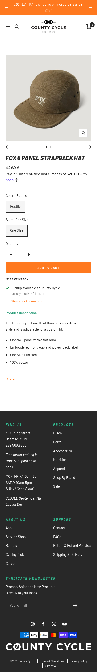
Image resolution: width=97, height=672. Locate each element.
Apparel (59, 468)
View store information (26, 301)
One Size (16, 230)
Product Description (21, 313)
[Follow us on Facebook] (43, 624)
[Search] (17, 26)
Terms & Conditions (52, 661)
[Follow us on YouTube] (64, 624)
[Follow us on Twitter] (53, 624)
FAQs (57, 537)
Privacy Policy (78, 661)
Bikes (57, 433)
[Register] (75, 605)
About (10, 528)
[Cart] (88, 26)
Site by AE (51, 665)
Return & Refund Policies (72, 545)
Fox (25, 279)
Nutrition (60, 459)
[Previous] (8, 147)
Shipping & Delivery (67, 554)
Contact (59, 528)
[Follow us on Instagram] (32, 624)
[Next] (89, 147)
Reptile (15, 206)
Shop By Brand (64, 477)
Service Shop (16, 537)
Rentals (11, 545)
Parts (57, 442)
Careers (11, 563)
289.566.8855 (16, 445)
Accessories (62, 451)
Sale (56, 486)
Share (10, 379)
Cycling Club (15, 554)
